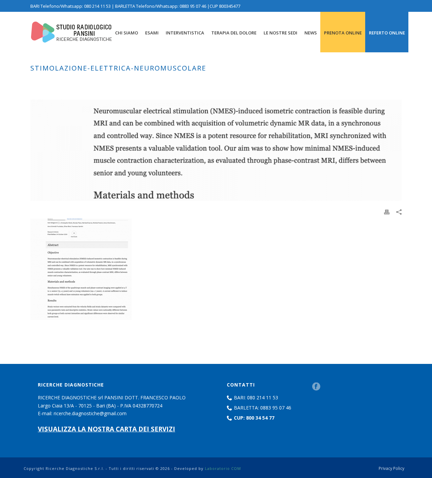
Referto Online (387, 33)
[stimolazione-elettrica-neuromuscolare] (216, 150)
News (310, 33)
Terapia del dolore (233, 33)
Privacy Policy (391, 468)
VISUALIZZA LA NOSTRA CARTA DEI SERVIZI (106, 428)
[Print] (386, 211)
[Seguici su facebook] (316, 386)
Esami (152, 33)
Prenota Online (343, 33)
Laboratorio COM (223, 468)
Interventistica (185, 33)
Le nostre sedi (280, 33)
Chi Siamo (126, 33)
